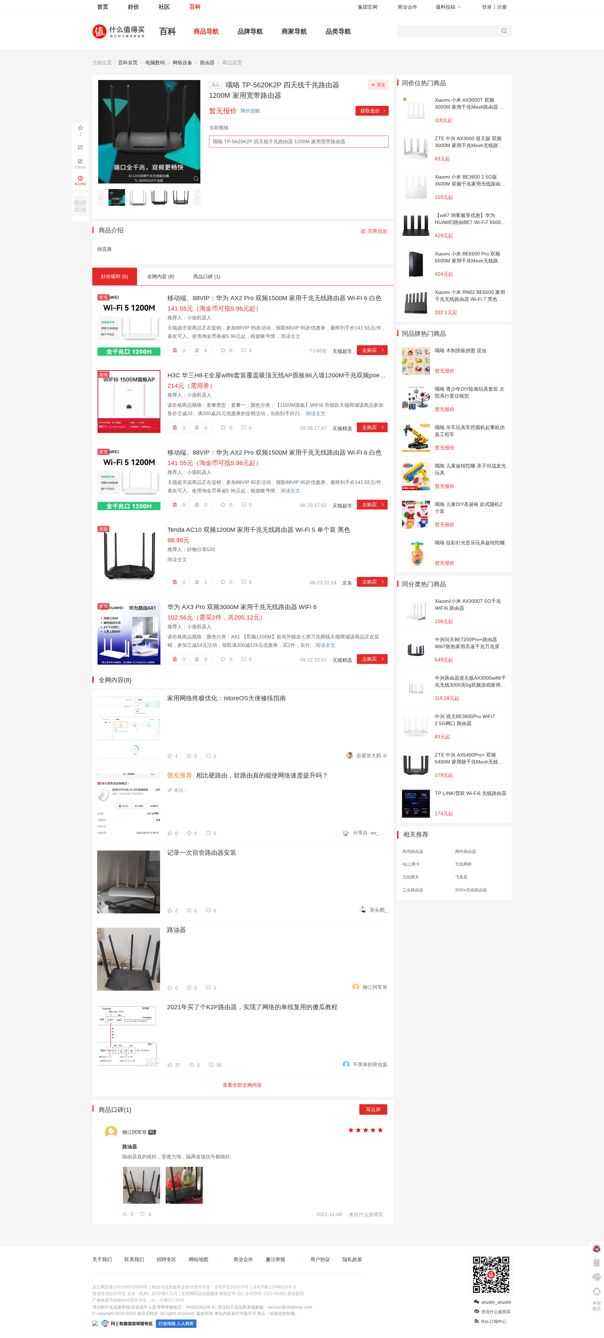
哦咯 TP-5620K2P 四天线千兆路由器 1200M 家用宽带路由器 (279, 141)
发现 (103, 297)
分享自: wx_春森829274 (370, 833)
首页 (102, 7)
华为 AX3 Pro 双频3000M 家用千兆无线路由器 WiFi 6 (242, 606)
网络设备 (182, 62)
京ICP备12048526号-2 (274, 1287)
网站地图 (198, 1259)
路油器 (176, 929)
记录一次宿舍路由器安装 (201, 852)
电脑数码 (155, 62)
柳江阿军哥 (375, 987)
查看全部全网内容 (242, 1085)
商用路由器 (412, 851)
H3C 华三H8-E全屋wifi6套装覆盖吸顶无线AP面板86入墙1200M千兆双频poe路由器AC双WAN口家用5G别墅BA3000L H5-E (277, 375)
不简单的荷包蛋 (370, 1064)
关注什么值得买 (496, 1311)
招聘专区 (166, 1259)
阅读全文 (290, 336)
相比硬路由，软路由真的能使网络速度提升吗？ (247, 775)
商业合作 (407, 7)
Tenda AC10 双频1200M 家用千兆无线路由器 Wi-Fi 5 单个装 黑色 (258, 529)
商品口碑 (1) (207, 276)
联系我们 (134, 1259)
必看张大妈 (369, 755)
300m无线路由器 (471, 890)
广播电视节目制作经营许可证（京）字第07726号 (138, 1300)
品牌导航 (250, 31)
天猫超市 (342, 351)
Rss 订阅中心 (493, 1321)
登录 (487, 7)
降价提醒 (250, 111)
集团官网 (368, 7)
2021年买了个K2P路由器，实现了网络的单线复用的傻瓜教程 (252, 1007)
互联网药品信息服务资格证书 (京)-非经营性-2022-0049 (232, 1293)
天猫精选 (342, 428)
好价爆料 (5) (114, 276)
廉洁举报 (275, 1259)
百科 (195, 7)
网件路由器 (465, 851)
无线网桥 (463, 864)
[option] (118, 197)
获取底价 (373, 111)
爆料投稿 (445, 7)
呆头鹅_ (378, 910)
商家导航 (294, 31)
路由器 (207, 62)
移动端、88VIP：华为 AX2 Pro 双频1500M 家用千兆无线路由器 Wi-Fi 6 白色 (274, 298)
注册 (502, 7)
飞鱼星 (461, 877)
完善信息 (377, 231)
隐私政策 (352, 1259)
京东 (347, 583)
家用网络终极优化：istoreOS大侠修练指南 (226, 698)
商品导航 (206, 31)
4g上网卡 (411, 864)
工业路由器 (412, 890)
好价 (133, 7)
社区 (164, 7)
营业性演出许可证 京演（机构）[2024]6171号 (135, 1293)
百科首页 (128, 62)
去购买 (373, 350)
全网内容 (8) (160, 276)
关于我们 (102, 1259)
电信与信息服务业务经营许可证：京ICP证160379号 (200, 1287)
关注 (381, 84)
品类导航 (338, 31)
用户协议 (320, 1259)
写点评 (373, 1109)
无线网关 (410, 877)
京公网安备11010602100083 (120, 1287)
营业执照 (295, 1293)
